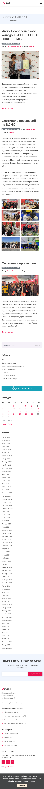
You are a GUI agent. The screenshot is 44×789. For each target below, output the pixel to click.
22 (2, 414)
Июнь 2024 (6, 518)
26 (26, 414)
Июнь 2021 (6, 629)
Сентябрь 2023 (7, 546)
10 (14, 409)
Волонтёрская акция (9, 363)
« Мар (4, 424)
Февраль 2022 (7, 605)
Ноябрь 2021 (6, 614)
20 (32, 411)
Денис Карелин (30, 129)
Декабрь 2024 (7, 499)
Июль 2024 (6, 515)
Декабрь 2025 (7, 462)
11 (20, 409)
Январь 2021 (6, 645)
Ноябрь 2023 (6, 539)
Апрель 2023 (6, 561)
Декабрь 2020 (7, 648)
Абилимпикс (6, 360)
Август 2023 (6, 549)
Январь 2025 (6, 496)
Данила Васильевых (14, 46)
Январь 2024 (6, 533)
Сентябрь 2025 (7, 471)
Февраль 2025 (7, 493)
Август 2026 (6, 437)
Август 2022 (6, 586)
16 (8, 411)
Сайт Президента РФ (11, 712)
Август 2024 (6, 511)
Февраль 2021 (7, 642)
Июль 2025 (6, 477)
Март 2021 (6, 639)
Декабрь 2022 (7, 573)
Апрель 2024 (6, 524)
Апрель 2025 (6, 487)
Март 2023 (6, 564)
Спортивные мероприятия (11, 378)
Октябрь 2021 (7, 617)
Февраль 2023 (7, 567)
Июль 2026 (6, 440)
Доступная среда (24, 388)
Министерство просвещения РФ (15, 716)
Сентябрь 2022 (7, 583)
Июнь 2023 (6, 555)
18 (20, 411)
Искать (37, 345)
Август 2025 (6, 474)
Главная (4, 21)
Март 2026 (6, 453)
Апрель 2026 (6, 449)
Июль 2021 (6, 626)
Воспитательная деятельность (13, 366)
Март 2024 (6, 527)
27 (32, 414)
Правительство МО (10, 720)
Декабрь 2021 (7, 611)
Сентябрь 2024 (7, 508)
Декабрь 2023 (7, 536)
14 (38, 409)
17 (14, 411)
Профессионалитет (9, 375)
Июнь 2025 (6, 480)
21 (38, 411)
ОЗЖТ (9, 3)
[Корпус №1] (8, 762)
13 (32, 409)
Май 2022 (5, 595)
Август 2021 (6, 623)
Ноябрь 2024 (6, 502)
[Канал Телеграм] (12, 762)
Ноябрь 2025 (6, 465)
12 (26, 409)
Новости (31, 46)
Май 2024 (5, 521)
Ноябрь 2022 (6, 577)
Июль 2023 (6, 552)
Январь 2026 (6, 459)
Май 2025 (5, 484)
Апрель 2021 (6, 636)
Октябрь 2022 (7, 580)
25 (20, 414)
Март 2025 (6, 490)
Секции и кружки (9, 741)
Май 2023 (5, 558)
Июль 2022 (6, 589)
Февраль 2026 (7, 456)
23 (8, 414)
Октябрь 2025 (7, 468)
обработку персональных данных (22, 781)
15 (2, 411)
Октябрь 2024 (7, 505)
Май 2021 (5, 633)
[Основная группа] (3, 762)
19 (26, 411)
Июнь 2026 (6, 443)
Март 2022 (6, 601)
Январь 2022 (6, 608)
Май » (9, 424)
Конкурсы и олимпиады (10, 369)
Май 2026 (5, 446)
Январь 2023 (6, 570)
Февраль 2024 (7, 530)
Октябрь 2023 (7, 542)
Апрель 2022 (6, 598)
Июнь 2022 (6, 592)
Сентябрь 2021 (7, 620)
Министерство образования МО (15, 723)
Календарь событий (10, 745)
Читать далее (7, 108)
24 (14, 414)
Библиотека (8, 737)
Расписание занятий (11, 733)
